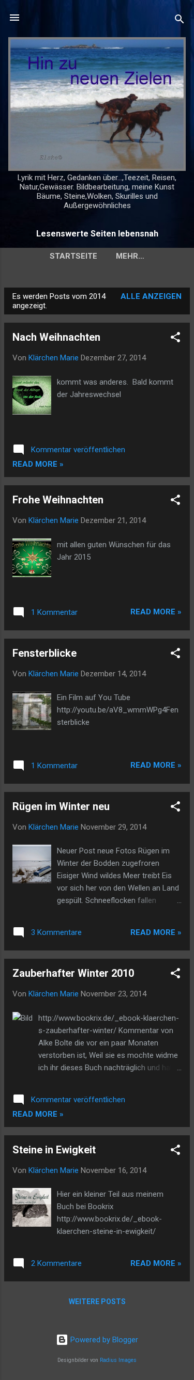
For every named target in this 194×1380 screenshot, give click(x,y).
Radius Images (118, 1360)
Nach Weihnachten (56, 337)
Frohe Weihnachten (57, 500)
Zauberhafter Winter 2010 (73, 973)
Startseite (73, 256)
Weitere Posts (97, 1301)
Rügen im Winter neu (61, 806)
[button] (175, 339)
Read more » (38, 464)
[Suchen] (179, 21)
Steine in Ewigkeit (54, 1150)
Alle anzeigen (151, 296)
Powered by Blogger (103, 1339)
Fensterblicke (44, 653)
